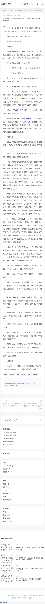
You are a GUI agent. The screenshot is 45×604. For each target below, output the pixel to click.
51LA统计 (3, 602)
